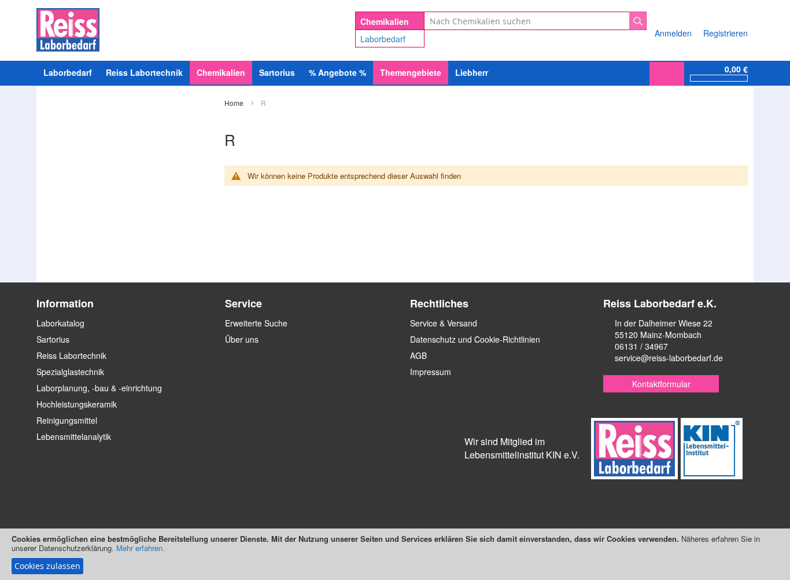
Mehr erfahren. (140, 547)
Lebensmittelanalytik (73, 436)
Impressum (430, 371)
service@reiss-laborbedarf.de (669, 358)
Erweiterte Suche (256, 323)
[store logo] (67, 28)
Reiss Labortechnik (71, 355)
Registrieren (725, 33)
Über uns (242, 339)
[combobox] (535, 21)
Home (234, 103)
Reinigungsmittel (66, 420)
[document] (395, 554)
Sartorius (52, 339)
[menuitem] (67, 73)
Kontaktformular (661, 384)
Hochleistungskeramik (76, 404)
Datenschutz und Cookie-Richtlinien (475, 339)
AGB (418, 355)
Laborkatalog (60, 323)
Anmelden (673, 33)
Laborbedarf (382, 39)
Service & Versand (443, 323)
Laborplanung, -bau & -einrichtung (99, 388)
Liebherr (471, 72)
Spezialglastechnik (70, 371)
